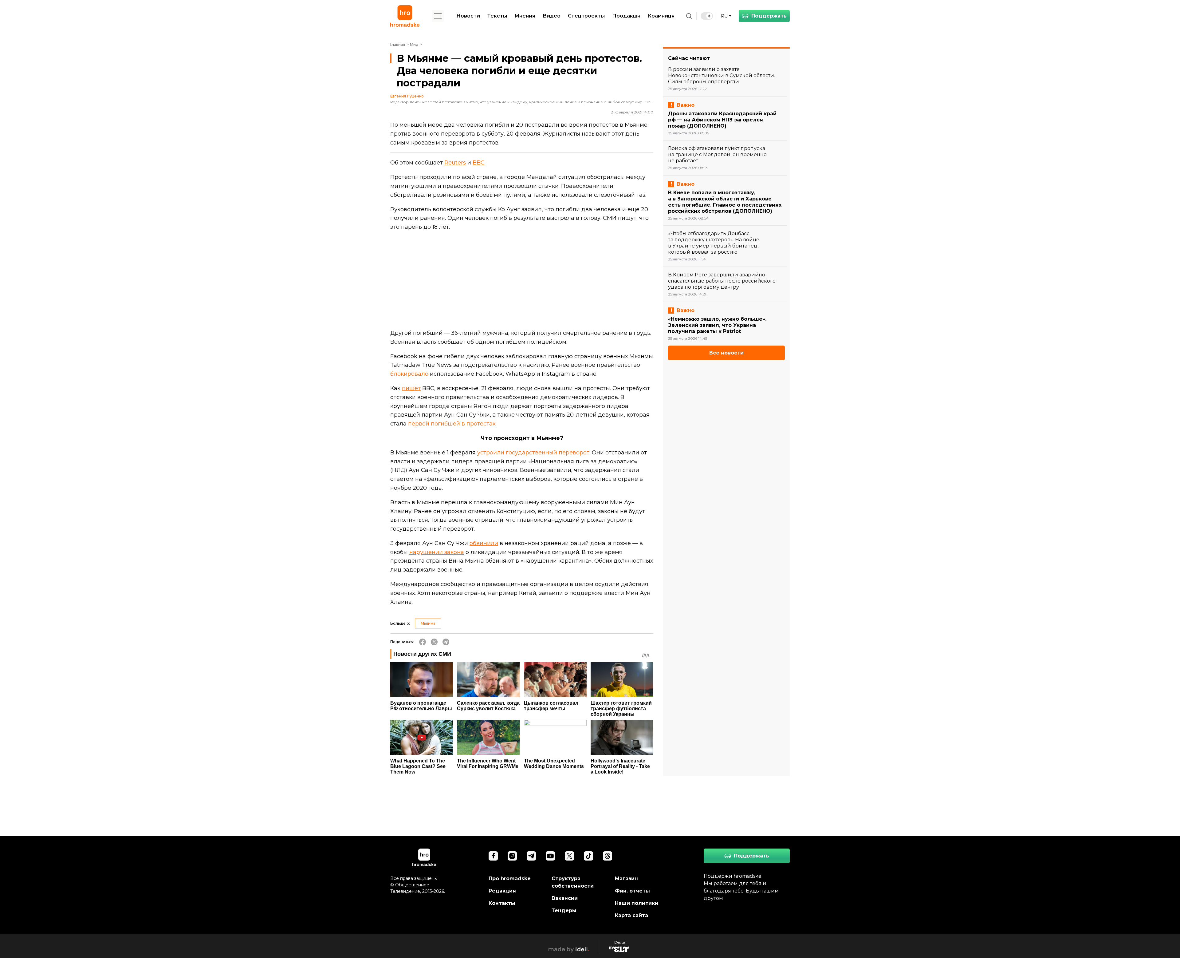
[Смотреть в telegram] (531, 856)
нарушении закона (436, 552)
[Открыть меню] (438, 16)
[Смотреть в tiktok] (588, 856)
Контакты (502, 903)
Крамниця (661, 16)
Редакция (502, 891)
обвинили (484, 543)
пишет (411, 388)
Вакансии (565, 898)
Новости (468, 16)
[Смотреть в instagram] (512, 856)
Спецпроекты (586, 16)
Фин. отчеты (632, 891)
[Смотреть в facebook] (493, 856)
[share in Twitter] (434, 642)
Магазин (626, 878)
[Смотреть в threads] (607, 856)
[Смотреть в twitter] (569, 856)
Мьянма (428, 623)
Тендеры (564, 910)
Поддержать (769, 16)
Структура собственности (573, 882)
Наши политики (636, 903)
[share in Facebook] (422, 642)
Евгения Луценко (407, 96)
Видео (551, 16)
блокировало (409, 373)
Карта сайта (631, 915)
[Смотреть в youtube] (550, 856)
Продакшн (626, 16)
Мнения (524, 16)
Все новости (726, 353)
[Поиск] (689, 16)
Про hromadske (510, 878)
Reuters (455, 162)
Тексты (497, 16)
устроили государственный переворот (533, 452)
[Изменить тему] (707, 16)
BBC (479, 162)
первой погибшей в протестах (451, 423)
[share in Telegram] (445, 642)
